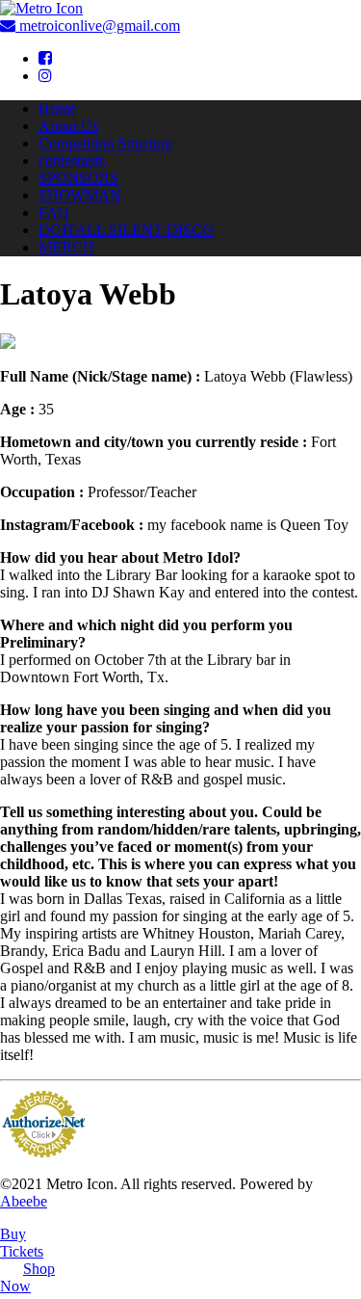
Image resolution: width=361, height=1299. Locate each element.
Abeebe (23, 1201)
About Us (68, 126)
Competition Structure (105, 143)
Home (57, 108)
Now (27, 1277)
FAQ (54, 212)
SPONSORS (78, 178)
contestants (72, 160)
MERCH (66, 247)
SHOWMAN (80, 195)
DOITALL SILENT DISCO (126, 230)
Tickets (21, 1242)
